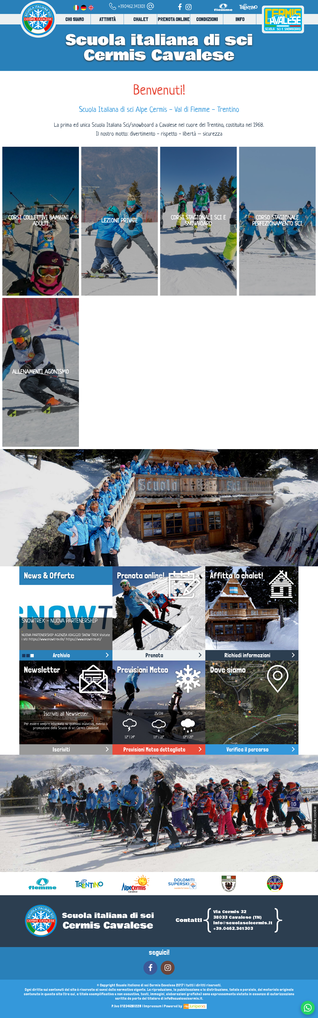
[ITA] (76, 7)
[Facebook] (180, 7)
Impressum (153, 1006)
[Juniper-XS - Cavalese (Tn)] (195, 1006)
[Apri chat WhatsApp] (308, 1008)
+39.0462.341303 (131, 6)
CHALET (140, 19)
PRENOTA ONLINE (174, 19)
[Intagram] (189, 7)
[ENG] (91, 7)
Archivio (61, 655)
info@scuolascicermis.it (242, 923)
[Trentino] (248, 13)
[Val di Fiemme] (224, 13)
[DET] (83, 7)
